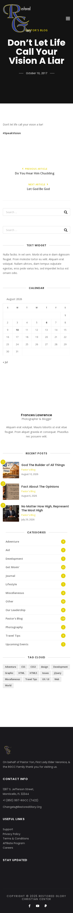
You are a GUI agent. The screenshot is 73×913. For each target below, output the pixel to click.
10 (17, 329)
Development (14, 558)
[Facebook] (29, 906)
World (8, 685)
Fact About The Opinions (40, 486)
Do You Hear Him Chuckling (34, 171)
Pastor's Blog (28, 469)
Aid (8, 550)
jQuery (57, 673)
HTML (22, 673)
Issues (45, 673)
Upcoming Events (17, 644)
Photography (14, 627)
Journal (10, 576)
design (44, 666)
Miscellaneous (15, 593)
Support (8, 829)
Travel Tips (13, 635)
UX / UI (45, 679)
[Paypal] (46, 906)
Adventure (12, 541)
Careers (8, 848)
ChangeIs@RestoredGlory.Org (22, 807)
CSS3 (33, 666)
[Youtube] (37, 906)
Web (56, 679)
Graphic (9, 673)
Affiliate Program (14, 843)
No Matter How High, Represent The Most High (45, 508)
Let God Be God (38, 187)
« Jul (5, 362)
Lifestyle (11, 584)
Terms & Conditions (16, 838)
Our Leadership (15, 610)
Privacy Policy (11, 834)
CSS (23, 666)
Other (9, 601)
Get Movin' (12, 567)
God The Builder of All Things (43, 465)
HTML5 (33, 673)
